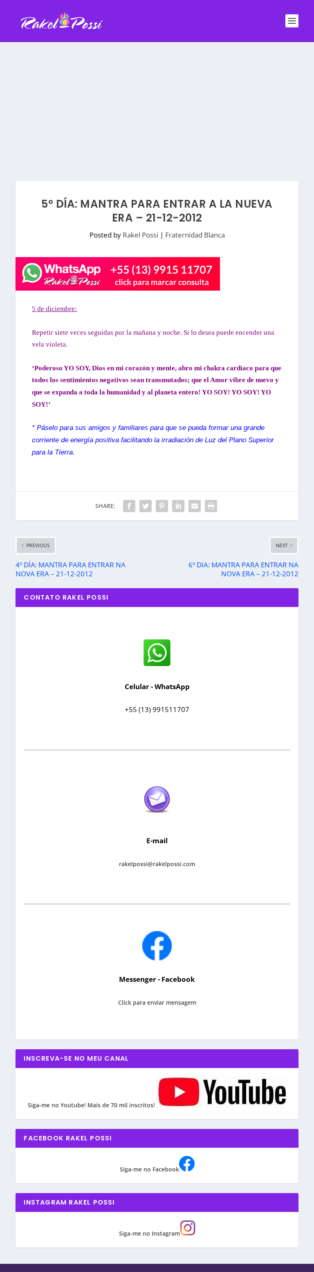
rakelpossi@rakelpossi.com (157, 864)
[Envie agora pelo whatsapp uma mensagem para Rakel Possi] (157, 665)
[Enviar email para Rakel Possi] (157, 820)
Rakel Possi (140, 235)
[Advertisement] (157, 103)
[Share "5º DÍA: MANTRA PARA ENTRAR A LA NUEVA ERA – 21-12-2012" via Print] (211, 506)
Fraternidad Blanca (195, 235)
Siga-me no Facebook (149, 1169)
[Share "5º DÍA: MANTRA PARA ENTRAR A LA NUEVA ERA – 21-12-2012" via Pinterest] (162, 506)
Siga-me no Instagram (149, 1233)
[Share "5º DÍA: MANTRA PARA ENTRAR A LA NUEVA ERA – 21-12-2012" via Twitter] (145, 506)
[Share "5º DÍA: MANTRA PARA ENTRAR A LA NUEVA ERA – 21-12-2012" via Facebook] (129, 506)
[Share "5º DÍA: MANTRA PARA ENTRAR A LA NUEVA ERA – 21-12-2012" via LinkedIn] (178, 506)
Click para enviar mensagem (157, 1002)
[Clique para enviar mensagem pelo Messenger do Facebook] (157, 958)
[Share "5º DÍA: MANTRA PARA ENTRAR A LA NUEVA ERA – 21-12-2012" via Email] (194, 506)
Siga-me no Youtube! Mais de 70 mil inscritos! (92, 1105)
